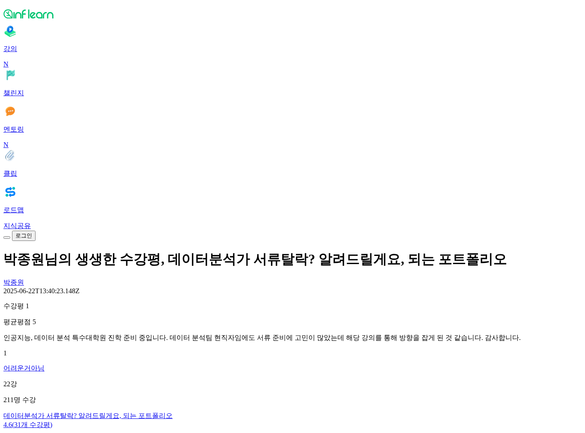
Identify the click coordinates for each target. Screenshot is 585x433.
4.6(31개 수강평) (27, 424)
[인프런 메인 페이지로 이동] (292, 13)
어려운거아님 (24, 368)
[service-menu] (6, 237)
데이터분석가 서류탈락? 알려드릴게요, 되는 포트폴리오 (88, 415)
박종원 (13, 282)
